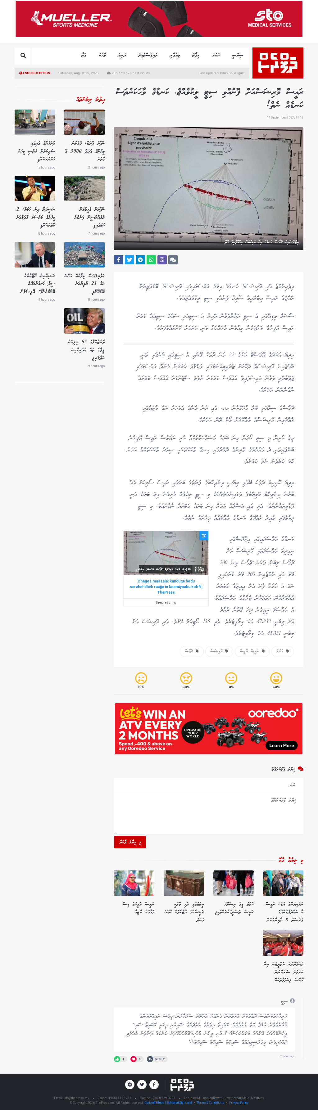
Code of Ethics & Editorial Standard (168, 1102)
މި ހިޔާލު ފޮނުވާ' (130, 842)
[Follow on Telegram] (129, 1084)
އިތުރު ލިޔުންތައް (90, 100)
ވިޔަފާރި (175, 55)
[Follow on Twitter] (142, 1084)
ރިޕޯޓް (196, 55)
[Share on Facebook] (118, 259)
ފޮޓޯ (83, 55)
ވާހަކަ (102, 55)
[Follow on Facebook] (154, 1084)
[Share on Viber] (162, 259)
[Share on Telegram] (140, 259)
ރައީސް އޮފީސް (251, 651)
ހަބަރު (216, 55)
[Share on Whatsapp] (151, 259)
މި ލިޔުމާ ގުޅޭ (291, 860)
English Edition (36, 73)
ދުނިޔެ (122, 55)
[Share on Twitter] (129, 259)
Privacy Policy (238, 1102)
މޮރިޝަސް (217, 651)
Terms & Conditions (210, 1102)
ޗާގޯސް (190, 651)
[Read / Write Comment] (173, 259)
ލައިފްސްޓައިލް (147, 55)
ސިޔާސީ (237, 55)
